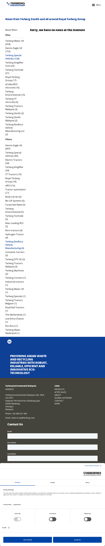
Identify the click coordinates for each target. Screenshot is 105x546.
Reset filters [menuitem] (11, 29)
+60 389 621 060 (19, 413)
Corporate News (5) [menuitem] (15, 204)
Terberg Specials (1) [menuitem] (15, 296)
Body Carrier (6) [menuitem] (13, 196)
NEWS (57, 403)
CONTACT (59, 400)
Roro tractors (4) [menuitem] (13, 230)
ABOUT (58, 395)
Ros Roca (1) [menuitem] (11, 325)
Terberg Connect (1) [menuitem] (15, 277)
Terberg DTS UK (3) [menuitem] (15, 259)
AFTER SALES (60, 392)
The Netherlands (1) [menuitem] (15, 314)
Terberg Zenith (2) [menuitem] (14, 113)
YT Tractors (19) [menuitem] (13, 174)
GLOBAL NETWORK (63, 398)
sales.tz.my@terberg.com (23, 417)
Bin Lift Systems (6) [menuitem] (15, 200)
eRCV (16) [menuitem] (10, 185)
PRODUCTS (60, 389)
